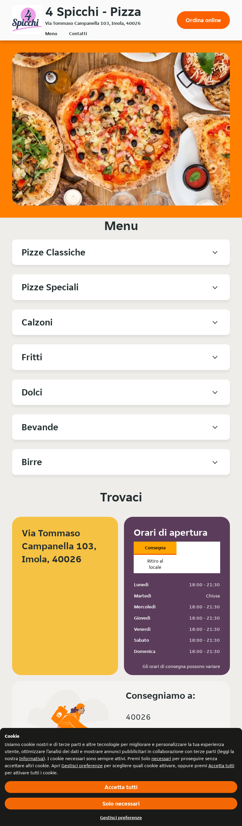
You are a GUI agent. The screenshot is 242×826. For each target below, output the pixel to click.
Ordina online (203, 20)
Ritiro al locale (155, 564)
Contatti (78, 33)
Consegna (155, 548)
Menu (51, 33)
